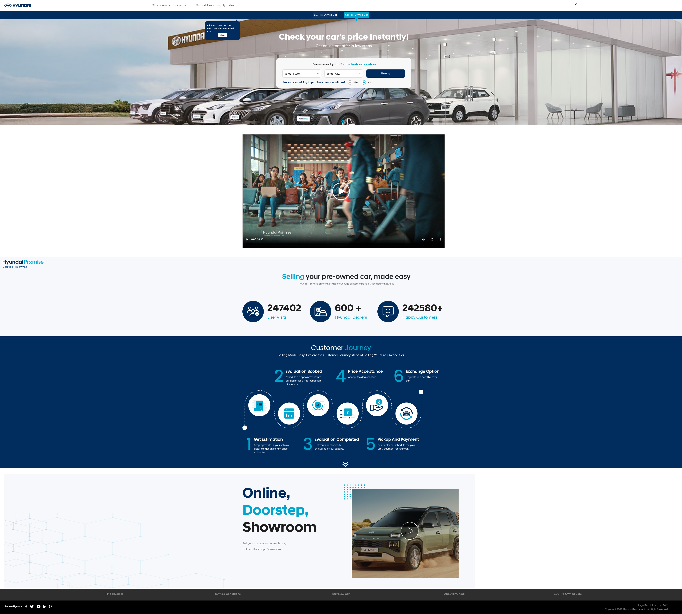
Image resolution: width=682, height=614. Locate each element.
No (369, 82)
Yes (356, 82)
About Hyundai (454, 594)
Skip (222, 35)
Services (180, 5)
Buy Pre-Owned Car (325, 14)
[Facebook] (27, 606)
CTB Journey (161, 5)
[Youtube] (40, 606)
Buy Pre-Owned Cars (568, 594)
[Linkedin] (46, 606)
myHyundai (225, 5)
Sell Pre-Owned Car (356, 14)
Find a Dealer (114, 594)
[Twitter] (33, 606)
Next (384, 73)
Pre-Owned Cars (202, 5)
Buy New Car (341, 594)
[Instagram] (50, 606)
